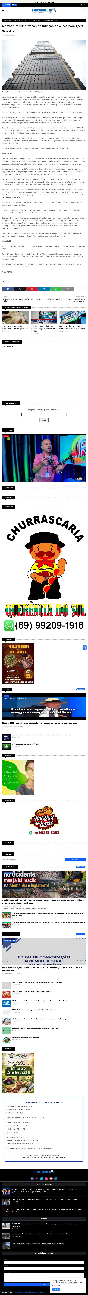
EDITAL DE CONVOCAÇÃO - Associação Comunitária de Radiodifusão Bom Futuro (37, 982)
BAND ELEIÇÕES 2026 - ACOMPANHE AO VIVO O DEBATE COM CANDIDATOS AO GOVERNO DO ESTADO (42, 735)
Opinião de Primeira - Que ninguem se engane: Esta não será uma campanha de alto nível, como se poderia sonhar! (48, 922)
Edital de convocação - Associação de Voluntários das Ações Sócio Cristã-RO (36, 1028)
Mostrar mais (80, 689)
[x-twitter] (37, 1178)
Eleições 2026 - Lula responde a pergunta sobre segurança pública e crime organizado (39, 723)
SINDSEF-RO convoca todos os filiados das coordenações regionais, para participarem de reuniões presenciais (47, 1225)
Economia (15, 20)
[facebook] (32, 1178)
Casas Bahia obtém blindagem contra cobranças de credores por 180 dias (43, 328)
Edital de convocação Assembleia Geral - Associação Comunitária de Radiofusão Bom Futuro (41, 1001)
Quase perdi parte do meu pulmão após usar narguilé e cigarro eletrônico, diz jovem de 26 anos (46, 1209)
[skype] (41, 1178)
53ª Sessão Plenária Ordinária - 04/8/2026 (25, 744)
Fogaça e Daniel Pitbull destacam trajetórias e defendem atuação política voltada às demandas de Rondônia (46, 1200)
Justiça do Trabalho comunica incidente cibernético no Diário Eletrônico (37, 1244)
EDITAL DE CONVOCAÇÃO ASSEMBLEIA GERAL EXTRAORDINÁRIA (31, 991)
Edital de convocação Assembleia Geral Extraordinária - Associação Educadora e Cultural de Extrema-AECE (42, 969)
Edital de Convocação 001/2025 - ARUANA (25, 1037)
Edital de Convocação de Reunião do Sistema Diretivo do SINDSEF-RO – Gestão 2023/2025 (40, 1019)
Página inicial (7, 20)
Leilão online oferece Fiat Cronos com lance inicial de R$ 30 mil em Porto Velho (40, 1234)
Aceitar (56, 1289)
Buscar (44, 420)
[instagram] (46, 1178)
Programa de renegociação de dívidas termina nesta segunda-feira (15, 327)
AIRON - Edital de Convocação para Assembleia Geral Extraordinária (33, 1010)
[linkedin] (55, 1178)
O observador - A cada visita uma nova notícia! (28, 1292)
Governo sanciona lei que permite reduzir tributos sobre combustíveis (72, 327)
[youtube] (51, 1178)
